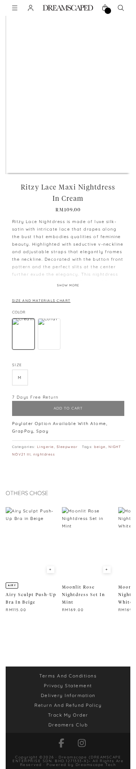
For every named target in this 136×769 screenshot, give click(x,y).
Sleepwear (67, 447)
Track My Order (68, 715)
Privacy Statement (68, 685)
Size (17, 364)
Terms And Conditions (68, 676)
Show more (68, 285)
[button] (20, 377)
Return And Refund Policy (68, 705)
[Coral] (49, 334)
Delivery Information (68, 695)
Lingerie (45, 447)
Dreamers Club (68, 725)
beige (100, 447)
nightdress (44, 454)
